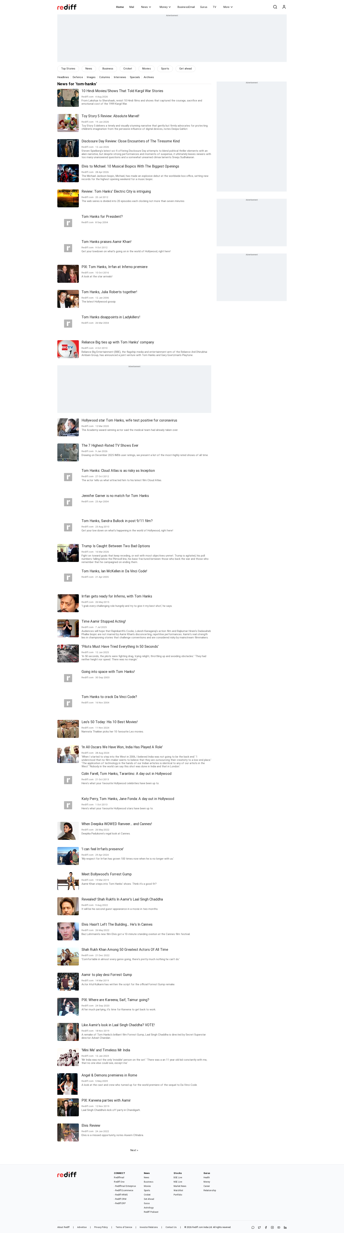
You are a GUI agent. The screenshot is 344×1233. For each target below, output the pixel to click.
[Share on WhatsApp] (253, 1227)
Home (120, 7)
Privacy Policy (101, 1227)
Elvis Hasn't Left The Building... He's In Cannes (117, 924)
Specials (135, 77)
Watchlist (178, 1190)
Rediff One (119, 1182)
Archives (149, 77)
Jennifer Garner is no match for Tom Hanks (115, 496)
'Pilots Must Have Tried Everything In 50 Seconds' (120, 647)
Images (91, 77)
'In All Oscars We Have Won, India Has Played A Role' (122, 747)
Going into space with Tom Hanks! (108, 672)
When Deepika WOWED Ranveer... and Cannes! (117, 824)
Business (107, 68)
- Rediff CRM (120, 1199)
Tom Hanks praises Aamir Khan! (106, 242)
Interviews (120, 77)
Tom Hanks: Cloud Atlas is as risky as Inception (118, 471)
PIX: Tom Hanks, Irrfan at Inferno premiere (114, 267)
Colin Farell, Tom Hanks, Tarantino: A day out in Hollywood (126, 774)
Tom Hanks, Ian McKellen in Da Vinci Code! (114, 571)
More (226, 7)
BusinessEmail (186, 7)
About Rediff (63, 1227)
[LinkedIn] (285, 1227)
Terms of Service (124, 1227)
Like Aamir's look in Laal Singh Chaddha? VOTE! (118, 1025)
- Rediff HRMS (120, 1195)
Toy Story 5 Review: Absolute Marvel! (110, 116)
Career (207, 1186)
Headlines (63, 77)
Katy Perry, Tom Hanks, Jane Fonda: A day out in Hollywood (128, 799)
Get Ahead (149, 1199)
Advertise (82, 1227)
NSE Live (178, 1182)
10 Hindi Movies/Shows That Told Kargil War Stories (122, 91)
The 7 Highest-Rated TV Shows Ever (110, 445)
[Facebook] (265, 1227)
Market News (180, 1186)
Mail (131, 7)
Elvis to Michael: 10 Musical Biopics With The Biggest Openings (130, 166)
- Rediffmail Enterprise (125, 1186)
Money (164, 7)
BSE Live (178, 1177)
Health (207, 1177)
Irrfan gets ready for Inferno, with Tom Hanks (117, 596)
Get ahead (185, 68)
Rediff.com (197, 1227)
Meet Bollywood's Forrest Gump (107, 874)
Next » (134, 1150)
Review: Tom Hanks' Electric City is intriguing (116, 191)
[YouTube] (278, 1227)
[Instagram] (272, 1227)
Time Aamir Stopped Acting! (104, 621)
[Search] (275, 7)
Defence (78, 77)
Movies (146, 68)
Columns (104, 77)
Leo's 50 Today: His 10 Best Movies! (110, 722)
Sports (165, 68)
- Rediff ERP (119, 1203)
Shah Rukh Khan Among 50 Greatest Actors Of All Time (125, 950)
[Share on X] (259, 1227)
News (144, 7)
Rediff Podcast (151, 1212)
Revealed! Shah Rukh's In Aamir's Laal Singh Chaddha (122, 899)
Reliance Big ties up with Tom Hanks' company (118, 342)
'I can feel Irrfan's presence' (103, 849)
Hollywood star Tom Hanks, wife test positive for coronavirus (129, 420)
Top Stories (68, 68)
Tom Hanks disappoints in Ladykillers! (111, 317)
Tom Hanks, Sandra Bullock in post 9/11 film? (117, 521)
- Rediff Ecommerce (123, 1190)
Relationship (210, 1190)
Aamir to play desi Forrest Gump (107, 975)
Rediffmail (119, 1177)
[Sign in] (284, 7)
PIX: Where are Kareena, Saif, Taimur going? (115, 1000)
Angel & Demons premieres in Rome (109, 1075)
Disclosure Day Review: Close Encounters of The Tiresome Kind (131, 141)
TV (214, 7)
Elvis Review (91, 1125)
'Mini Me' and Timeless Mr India (106, 1050)
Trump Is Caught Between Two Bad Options (116, 546)
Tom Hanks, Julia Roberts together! (109, 292)
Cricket (127, 68)
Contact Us (171, 1227)
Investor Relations (149, 1227)
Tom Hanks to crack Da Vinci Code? (109, 697)
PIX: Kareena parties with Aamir (106, 1100)
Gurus (203, 7)
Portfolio (178, 1195)
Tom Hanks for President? (102, 217)
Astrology (149, 1207)
